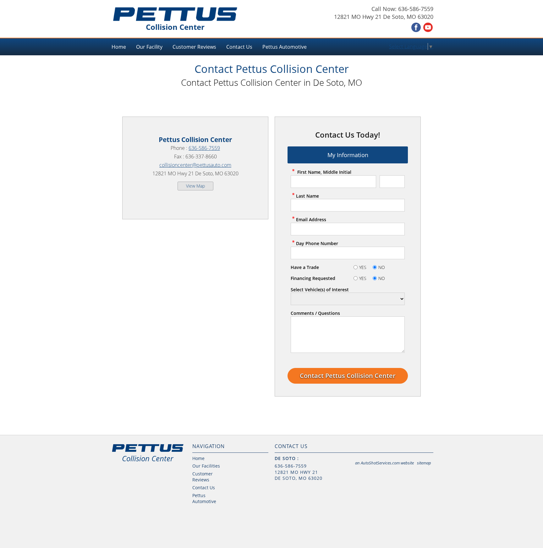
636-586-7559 (204, 148)
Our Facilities (206, 466)
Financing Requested (313, 278)
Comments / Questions (315, 313)
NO (381, 267)
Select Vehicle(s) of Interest (320, 290)
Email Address (311, 219)
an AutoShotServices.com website (384, 463)
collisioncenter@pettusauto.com (195, 165)
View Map (195, 186)
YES (362, 267)
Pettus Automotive (284, 46)
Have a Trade (305, 267)
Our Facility (149, 46)
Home (119, 46)
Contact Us (239, 46)
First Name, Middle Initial (323, 172)
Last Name (307, 196)
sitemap (424, 463)
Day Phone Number (317, 243)
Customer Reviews (194, 46)
